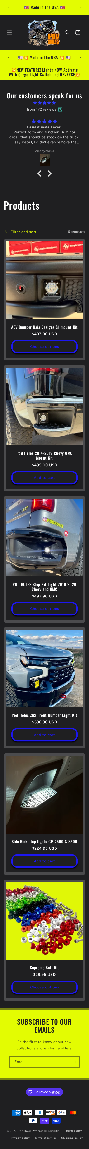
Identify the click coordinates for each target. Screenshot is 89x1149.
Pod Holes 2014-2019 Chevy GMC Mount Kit (44, 456)
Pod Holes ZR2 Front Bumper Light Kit (44, 715)
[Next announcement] (80, 7)
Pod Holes (25, 1130)
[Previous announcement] (9, 7)
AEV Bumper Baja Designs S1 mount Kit (44, 327)
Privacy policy (20, 1137)
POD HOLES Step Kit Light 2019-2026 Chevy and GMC (44, 587)
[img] (44, 103)
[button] (9, 32)
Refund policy (73, 1130)
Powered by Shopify (45, 1130)
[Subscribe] (74, 1062)
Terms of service (45, 1137)
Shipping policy (72, 1137)
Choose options (44, 346)
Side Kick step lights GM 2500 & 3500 (44, 841)
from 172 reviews (41, 109)
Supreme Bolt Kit (44, 967)
